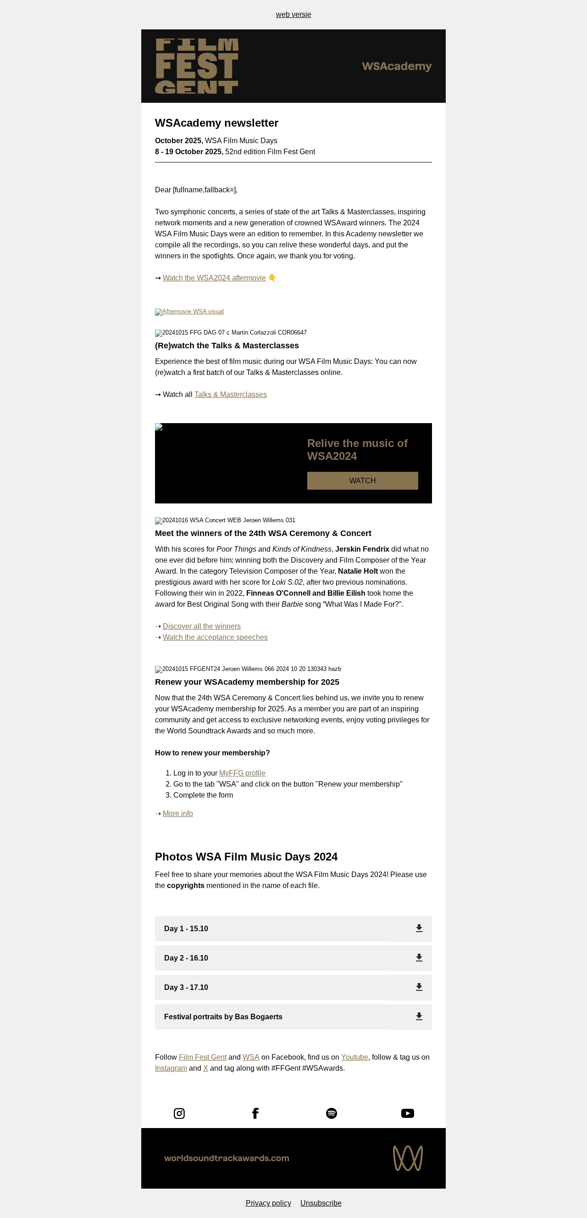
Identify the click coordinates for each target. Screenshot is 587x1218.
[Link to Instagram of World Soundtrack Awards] (179, 1113)
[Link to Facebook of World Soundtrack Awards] (255, 1113)
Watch (362, 481)
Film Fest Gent (203, 1057)
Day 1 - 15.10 (186, 929)
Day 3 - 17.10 (186, 987)
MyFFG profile (242, 773)
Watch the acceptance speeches (215, 637)
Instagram (171, 1068)
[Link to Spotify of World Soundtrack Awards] (331, 1113)
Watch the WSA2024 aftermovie (214, 278)
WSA (251, 1057)
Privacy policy (268, 1203)
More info (178, 813)
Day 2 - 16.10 (186, 958)
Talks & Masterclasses (230, 394)
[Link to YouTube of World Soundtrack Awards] (408, 1113)
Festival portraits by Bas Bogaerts (223, 1017)
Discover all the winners (202, 626)
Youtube (354, 1057)
